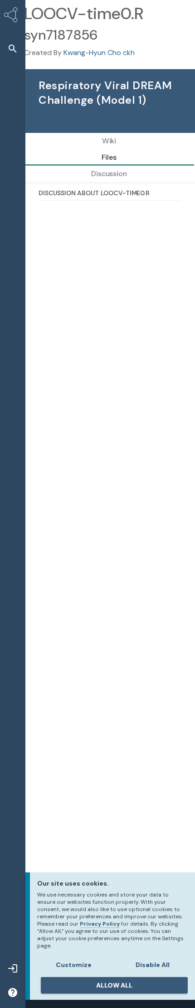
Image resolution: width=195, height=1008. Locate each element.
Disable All (153, 965)
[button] (12, 48)
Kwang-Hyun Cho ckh (99, 52)
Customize (74, 965)
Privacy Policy (100, 923)
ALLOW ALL (114, 985)
